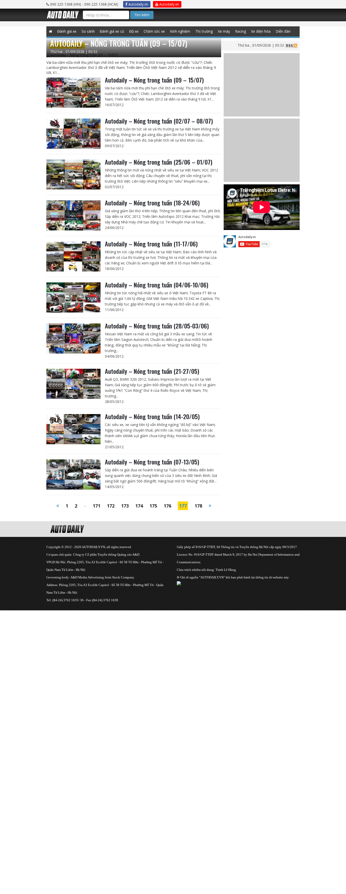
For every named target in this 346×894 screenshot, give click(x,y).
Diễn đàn (283, 31)
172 (110, 506)
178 (198, 506)
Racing (240, 31)
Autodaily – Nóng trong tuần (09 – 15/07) (154, 79)
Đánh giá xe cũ (112, 31)
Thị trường (204, 31)
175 (153, 506)
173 (125, 506)
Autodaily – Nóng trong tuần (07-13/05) (152, 461)
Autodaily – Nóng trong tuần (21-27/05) (152, 371)
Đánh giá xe (66, 31)
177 (183, 506)
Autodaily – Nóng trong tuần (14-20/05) (152, 416)
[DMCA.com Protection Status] (199, 583)
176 (167, 506)
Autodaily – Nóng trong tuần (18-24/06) (152, 202)
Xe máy (224, 31)
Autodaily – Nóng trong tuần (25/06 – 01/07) (158, 161)
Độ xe (134, 31)
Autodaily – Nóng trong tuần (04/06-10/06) (156, 284)
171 (96, 506)
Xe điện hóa (261, 31)
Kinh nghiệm (180, 31)
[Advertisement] (152, 645)
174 (139, 506)
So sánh (88, 31)
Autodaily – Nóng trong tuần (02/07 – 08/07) (159, 120)
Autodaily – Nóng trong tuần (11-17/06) (151, 243)
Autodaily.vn (137, 4)
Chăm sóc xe (154, 31)
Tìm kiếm (141, 14)
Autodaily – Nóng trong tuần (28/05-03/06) (157, 325)
